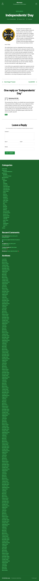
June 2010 (4, 528)
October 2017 (5, 394)
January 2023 (5, 299)
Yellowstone (5, 223)
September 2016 (5, 413)
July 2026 (4, 259)
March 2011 (4, 515)
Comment (7, 131)
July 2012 (4, 490)
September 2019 (5, 358)
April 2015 (4, 440)
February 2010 (5, 535)
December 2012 (5, 482)
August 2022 (5, 305)
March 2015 (4, 441)
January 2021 (5, 334)
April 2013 (4, 476)
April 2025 (4, 276)
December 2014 (5, 446)
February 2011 (5, 516)
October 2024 (5, 280)
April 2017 (4, 403)
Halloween (5, 195)
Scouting (5, 208)
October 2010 (5, 522)
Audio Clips (4, 168)
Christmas (5, 185)
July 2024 (4, 285)
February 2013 (5, 479)
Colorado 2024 (6, 189)
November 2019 (5, 355)
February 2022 (5, 314)
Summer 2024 (6, 215)
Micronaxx (19, 2)
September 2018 (5, 377)
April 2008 (4, 568)
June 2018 (4, 381)
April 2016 (4, 421)
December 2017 (5, 390)
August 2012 (5, 489)
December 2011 (5, 501)
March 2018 (4, 386)
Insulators (5, 197)
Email (21, 141)
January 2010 (5, 536)
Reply (6, 114)
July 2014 (4, 453)
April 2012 (4, 495)
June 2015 (4, 436)
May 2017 (4, 401)
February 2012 (5, 498)
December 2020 (5, 335)
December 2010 (5, 519)
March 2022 (4, 312)
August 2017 (5, 397)
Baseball (5, 180)
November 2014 (5, 447)
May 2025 (4, 274)
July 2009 (4, 545)
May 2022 (4, 309)
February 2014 (5, 461)
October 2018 (5, 375)
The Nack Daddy (13, 19)
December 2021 (5, 317)
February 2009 (5, 553)
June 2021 (4, 326)
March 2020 (4, 349)
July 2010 (4, 527)
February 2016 (5, 424)
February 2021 (5, 332)
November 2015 (5, 429)
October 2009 (5, 541)
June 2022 (4, 308)
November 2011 (5, 502)
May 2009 (4, 548)
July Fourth (5, 198)
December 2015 (5, 427)
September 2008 (6, 561)
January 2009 (5, 554)
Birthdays (5, 174)
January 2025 (5, 279)
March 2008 (4, 570)
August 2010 (5, 525)
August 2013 (5, 470)
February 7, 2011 (22, 19)
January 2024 (5, 289)
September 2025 (5, 269)
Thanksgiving (6, 217)
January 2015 (5, 444)
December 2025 (5, 266)
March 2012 (4, 496)
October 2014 (5, 449)
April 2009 (4, 550)
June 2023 (4, 297)
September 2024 (5, 282)
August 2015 (5, 433)
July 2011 (4, 508)
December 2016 (5, 409)
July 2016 (4, 417)
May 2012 (4, 493)
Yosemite (5, 224)
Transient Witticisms (7, 171)
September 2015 (5, 432)
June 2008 (4, 565)
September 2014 (5, 450)
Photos (3, 179)
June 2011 (4, 510)
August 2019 (5, 360)
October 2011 (5, 504)
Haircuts (5, 194)
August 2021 (5, 323)
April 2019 (4, 366)
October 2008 (5, 559)
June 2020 (4, 344)
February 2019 (5, 369)
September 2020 (6, 340)
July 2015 (4, 435)
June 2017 (4, 400)
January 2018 (5, 389)
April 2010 (4, 531)
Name (6, 141)
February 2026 (5, 263)
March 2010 (4, 533)
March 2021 (4, 331)
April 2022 (4, 311)
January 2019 (5, 371)
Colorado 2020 (6, 186)
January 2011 (5, 518)
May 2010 (4, 530)
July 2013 (4, 472)
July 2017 (4, 398)
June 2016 (4, 418)
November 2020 (5, 337)
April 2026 (4, 260)
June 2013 (4, 473)
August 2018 (5, 378)
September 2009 (6, 542)
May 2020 (4, 346)
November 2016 (5, 410)
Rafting (4, 205)
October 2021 (5, 320)
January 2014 (5, 463)
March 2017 (4, 404)
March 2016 (4, 423)
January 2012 (5, 499)
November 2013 (5, 466)
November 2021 (5, 318)
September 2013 (5, 469)
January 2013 (5, 481)
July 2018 (4, 380)
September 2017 (5, 395)
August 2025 (5, 271)
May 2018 (4, 383)
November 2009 (5, 539)
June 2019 (4, 363)
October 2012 (5, 485)
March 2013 (4, 478)
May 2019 (4, 364)
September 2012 (5, 487)
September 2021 (5, 322)
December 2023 (5, 291)
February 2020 (5, 351)
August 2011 (4, 507)
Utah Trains (5, 220)
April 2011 (4, 513)
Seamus (5, 209)
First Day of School (7, 176)
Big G (4, 182)
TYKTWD (5, 218)
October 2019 (5, 357)
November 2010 (5, 521)
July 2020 (4, 343)
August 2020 (5, 341)
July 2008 (4, 564)
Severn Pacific (6, 211)
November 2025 (5, 268)
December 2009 (5, 538)
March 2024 (4, 288)
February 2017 (5, 406)
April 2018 (4, 384)
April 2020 (4, 348)
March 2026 (4, 262)
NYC (4, 203)
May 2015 (4, 438)
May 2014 (4, 456)
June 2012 (4, 492)
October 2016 (5, 412)
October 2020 (5, 338)
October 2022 (5, 302)
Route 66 (5, 206)
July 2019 (4, 361)
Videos (3, 228)
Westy (4, 221)
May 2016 (4, 420)
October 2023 (5, 292)
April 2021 (4, 329)
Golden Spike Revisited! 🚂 (13, 251)
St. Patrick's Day (6, 212)
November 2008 (5, 558)
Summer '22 (5, 214)
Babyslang (4, 170)
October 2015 (5, 430)
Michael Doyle (5, 239)
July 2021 (4, 325)
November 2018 (5, 374)
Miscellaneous (19, 11)
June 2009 (4, 547)
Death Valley (6, 191)
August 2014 (5, 452)
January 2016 (5, 426)
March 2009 (4, 551)
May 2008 (4, 567)
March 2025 (4, 277)
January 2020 (5, 352)
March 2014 (4, 459)
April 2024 (4, 286)
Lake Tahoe (5, 200)
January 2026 (5, 265)
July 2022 (4, 306)
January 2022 (5, 315)
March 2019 (4, 367)
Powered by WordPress (16, 578)
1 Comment (30, 19)
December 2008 (5, 556)
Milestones (4, 173)
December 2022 (5, 300)
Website (6, 146)
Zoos (4, 226)
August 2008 (5, 562)
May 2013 (4, 475)
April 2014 (4, 458)
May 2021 (4, 328)
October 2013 (5, 467)
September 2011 (5, 505)
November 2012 (5, 484)
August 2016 (5, 415)
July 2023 (4, 295)
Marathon (5, 201)
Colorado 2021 (6, 188)
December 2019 (5, 354)
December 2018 (5, 372)
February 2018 (5, 387)
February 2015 (5, 443)
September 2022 (5, 303)
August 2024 (5, 283)
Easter (4, 192)
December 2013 (5, 464)
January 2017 (5, 407)
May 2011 (4, 512)
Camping (5, 183)
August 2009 (5, 544)
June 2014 (4, 455)
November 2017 (5, 392)
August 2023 (5, 294)
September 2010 (5, 524)
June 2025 (4, 272)
